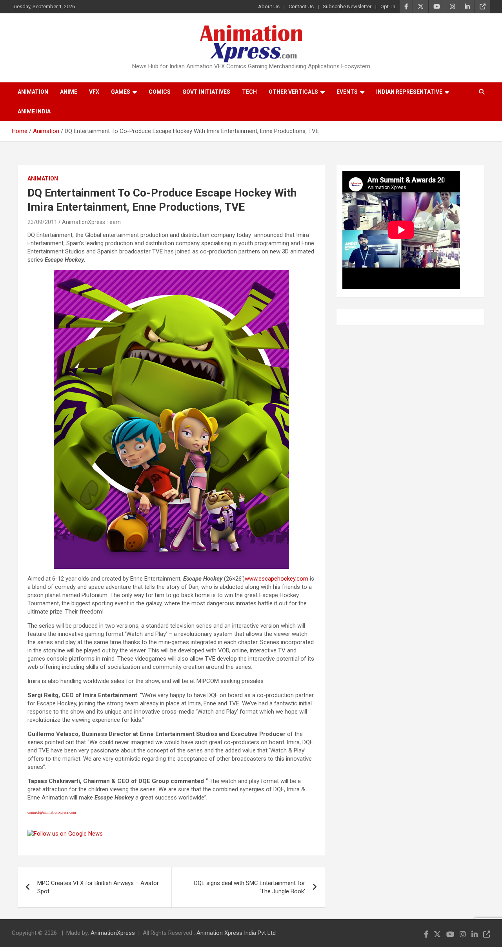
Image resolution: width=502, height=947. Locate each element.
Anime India (34, 111)
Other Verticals (293, 92)
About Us (269, 6)
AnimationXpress (113, 932)
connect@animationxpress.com (51, 812)
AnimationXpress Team (91, 222)
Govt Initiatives (206, 92)
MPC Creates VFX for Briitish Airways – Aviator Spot (98, 887)
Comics (160, 92)
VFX (94, 92)
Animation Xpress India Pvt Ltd (236, 932)
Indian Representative (409, 92)
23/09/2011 (42, 222)
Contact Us (301, 6)
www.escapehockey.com (276, 578)
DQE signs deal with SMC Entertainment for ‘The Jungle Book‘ (249, 887)
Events (347, 92)
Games (120, 92)
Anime (68, 92)
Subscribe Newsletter (347, 6)
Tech (249, 92)
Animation (33, 92)
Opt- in (387, 6)
